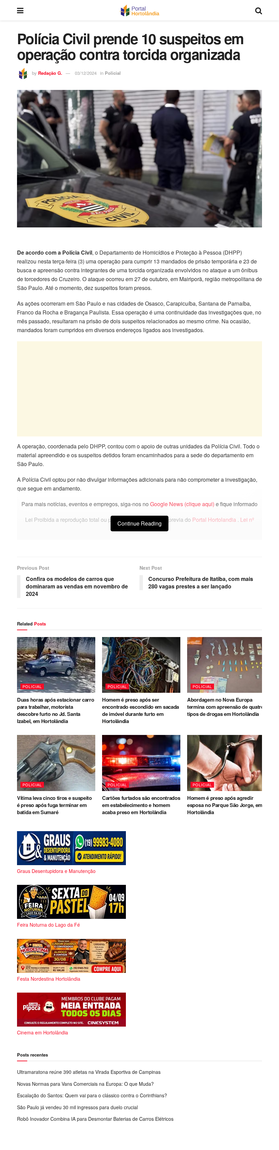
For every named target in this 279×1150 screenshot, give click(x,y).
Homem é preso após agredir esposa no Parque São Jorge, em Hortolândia (224, 805)
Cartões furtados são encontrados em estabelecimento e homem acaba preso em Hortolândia (141, 805)
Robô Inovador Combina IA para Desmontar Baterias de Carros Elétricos (95, 1118)
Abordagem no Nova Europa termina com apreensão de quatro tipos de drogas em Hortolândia (225, 707)
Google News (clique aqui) (182, 504)
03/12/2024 (86, 73)
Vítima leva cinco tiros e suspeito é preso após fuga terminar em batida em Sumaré (54, 805)
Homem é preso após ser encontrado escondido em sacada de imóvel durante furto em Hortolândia (140, 710)
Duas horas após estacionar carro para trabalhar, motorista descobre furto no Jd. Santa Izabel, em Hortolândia (55, 710)
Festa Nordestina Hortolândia (48, 978)
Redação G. (50, 73)
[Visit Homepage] (139, 10)
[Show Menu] (20, 10)
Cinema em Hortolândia (42, 1032)
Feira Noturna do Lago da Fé (48, 924)
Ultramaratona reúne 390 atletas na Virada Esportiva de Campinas (89, 1071)
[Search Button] (258, 10)
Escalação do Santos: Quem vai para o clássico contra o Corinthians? (92, 1095)
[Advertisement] (139, 388)
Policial (113, 73)
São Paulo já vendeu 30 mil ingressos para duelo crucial (77, 1107)
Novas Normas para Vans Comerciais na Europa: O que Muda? (85, 1083)
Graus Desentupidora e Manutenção (56, 871)
